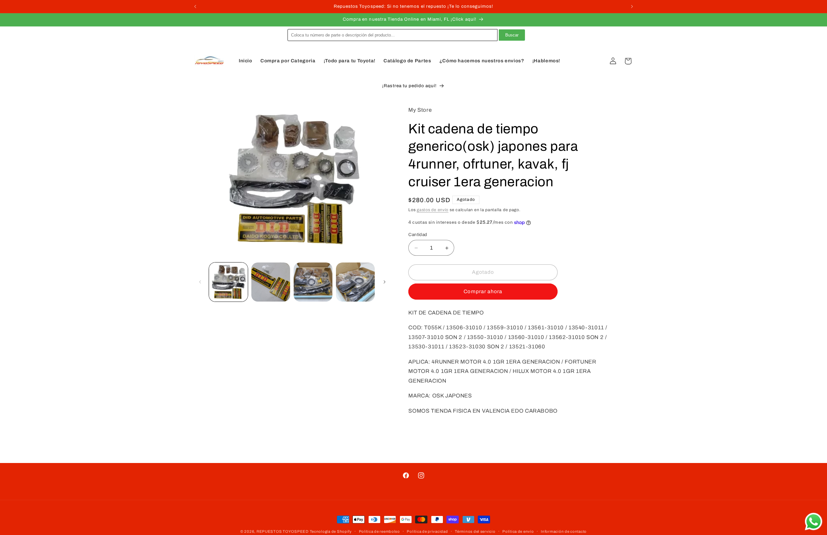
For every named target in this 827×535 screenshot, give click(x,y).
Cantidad (417, 234)
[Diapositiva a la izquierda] (200, 282)
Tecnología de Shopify (331, 531)
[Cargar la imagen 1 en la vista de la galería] (228, 282)
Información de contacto (564, 531)
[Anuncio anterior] (195, 6)
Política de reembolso (379, 531)
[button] (598, 61)
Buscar (511, 35)
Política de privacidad (427, 531)
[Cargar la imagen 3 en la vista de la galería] (313, 282)
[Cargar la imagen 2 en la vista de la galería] (270, 282)
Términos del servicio (475, 531)
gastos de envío (432, 210)
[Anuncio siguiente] (632, 6)
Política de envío (518, 531)
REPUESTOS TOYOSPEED (282, 531)
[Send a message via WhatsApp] (813, 521)
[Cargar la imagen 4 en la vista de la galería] (355, 282)
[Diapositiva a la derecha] (384, 282)
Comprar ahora (483, 291)
